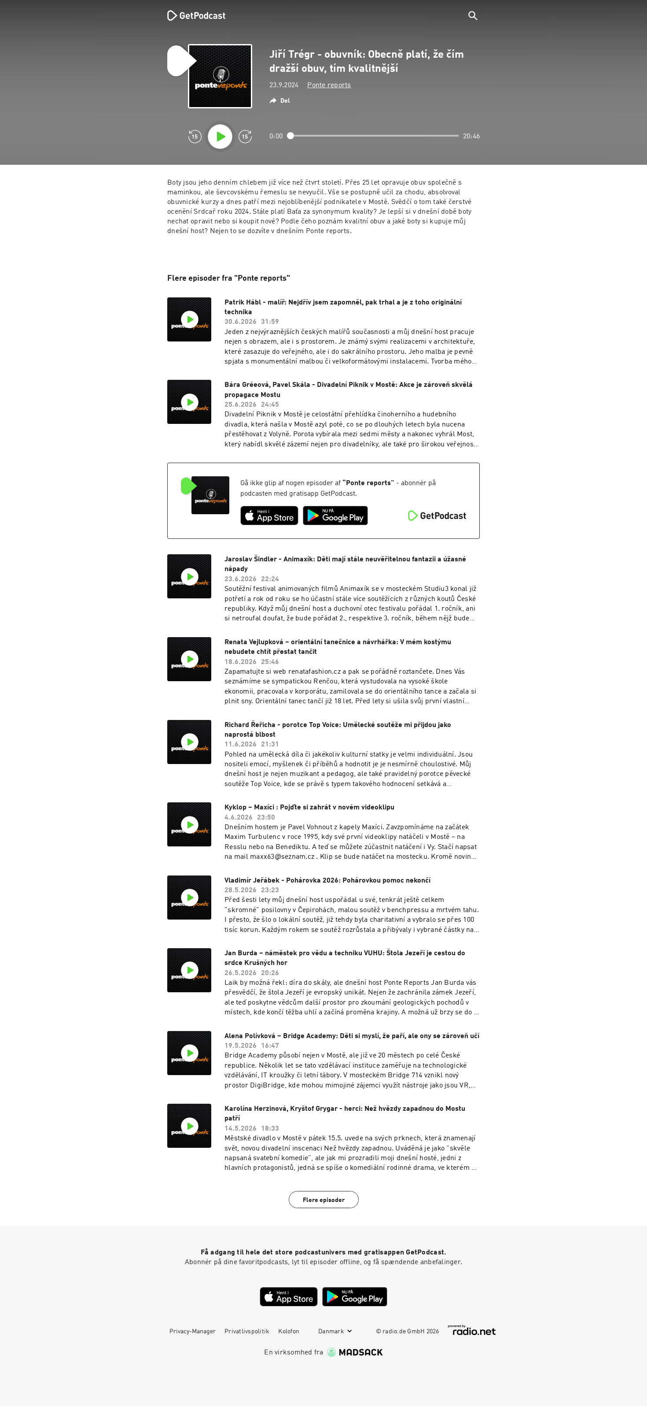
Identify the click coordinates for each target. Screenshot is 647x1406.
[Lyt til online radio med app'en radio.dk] (472, 1330)
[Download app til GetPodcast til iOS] (269, 515)
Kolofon (288, 1331)
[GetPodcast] (190, 15)
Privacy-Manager (192, 1331)
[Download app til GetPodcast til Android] (335, 515)
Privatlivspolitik (246, 1331)
